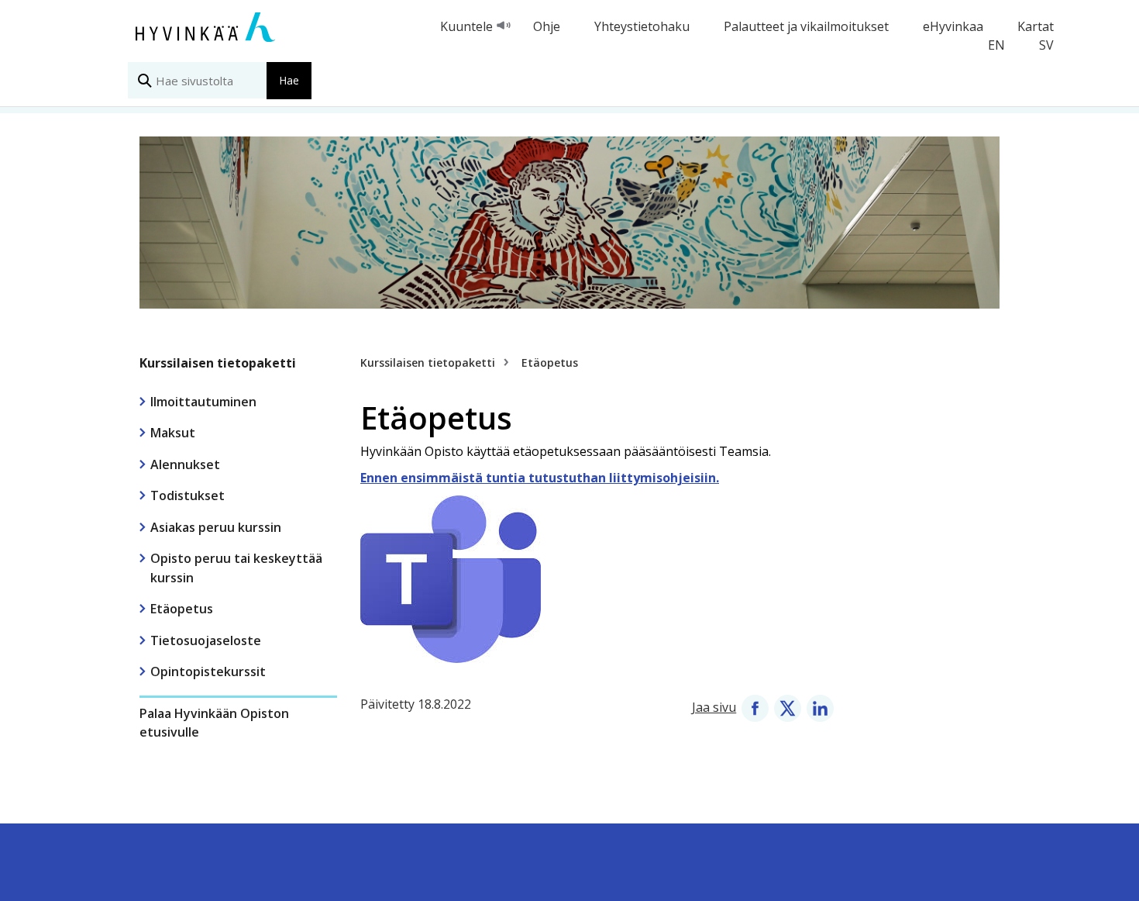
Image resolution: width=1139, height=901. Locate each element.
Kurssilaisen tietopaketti (217, 362)
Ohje (546, 26)
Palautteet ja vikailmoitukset (806, 26)
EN (996, 45)
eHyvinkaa (953, 26)
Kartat (1035, 26)
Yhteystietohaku (642, 26)
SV (1046, 45)
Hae (289, 80)
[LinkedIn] (820, 707)
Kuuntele (466, 26)
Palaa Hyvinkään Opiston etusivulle (214, 722)
